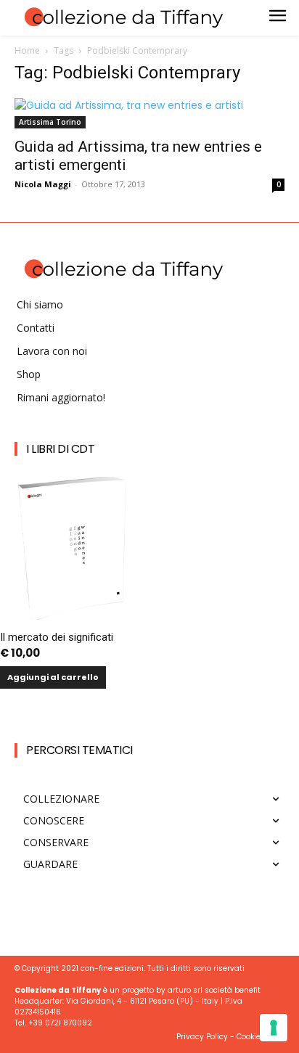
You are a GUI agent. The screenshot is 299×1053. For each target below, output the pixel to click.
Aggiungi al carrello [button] (53, 677)
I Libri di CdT (60, 449)
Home (27, 50)
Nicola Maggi (43, 184)
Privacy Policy (202, 1036)
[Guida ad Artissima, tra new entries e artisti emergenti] (149, 113)
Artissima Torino (50, 122)
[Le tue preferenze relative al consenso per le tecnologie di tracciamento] (273, 1027)
